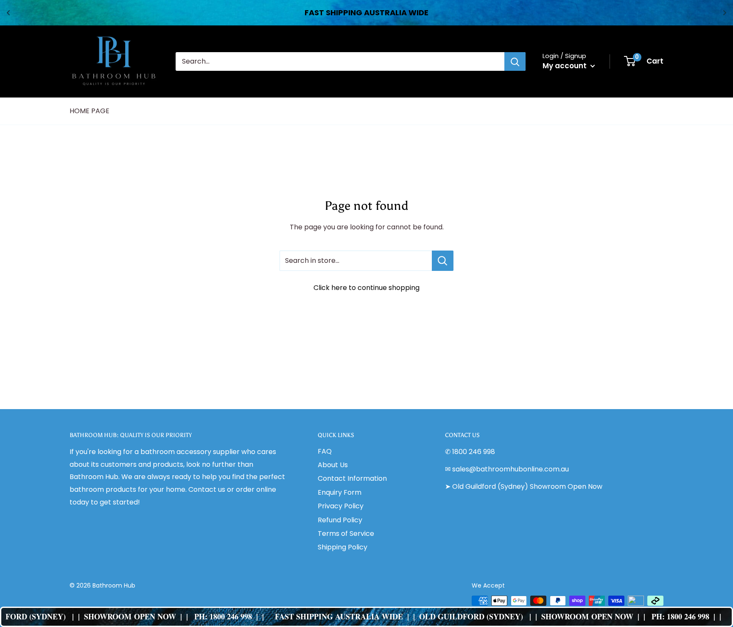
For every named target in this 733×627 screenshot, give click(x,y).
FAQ (325, 451)
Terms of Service (346, 533)
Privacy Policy (341, 506)
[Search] (515, 61)
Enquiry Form (339, 492)
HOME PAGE (89, 111)
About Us (333, 465)
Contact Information (352, 478)
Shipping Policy (342, 547)
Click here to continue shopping (366, 288)
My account (565, 66)
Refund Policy (340, 520)
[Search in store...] (442, 261)
